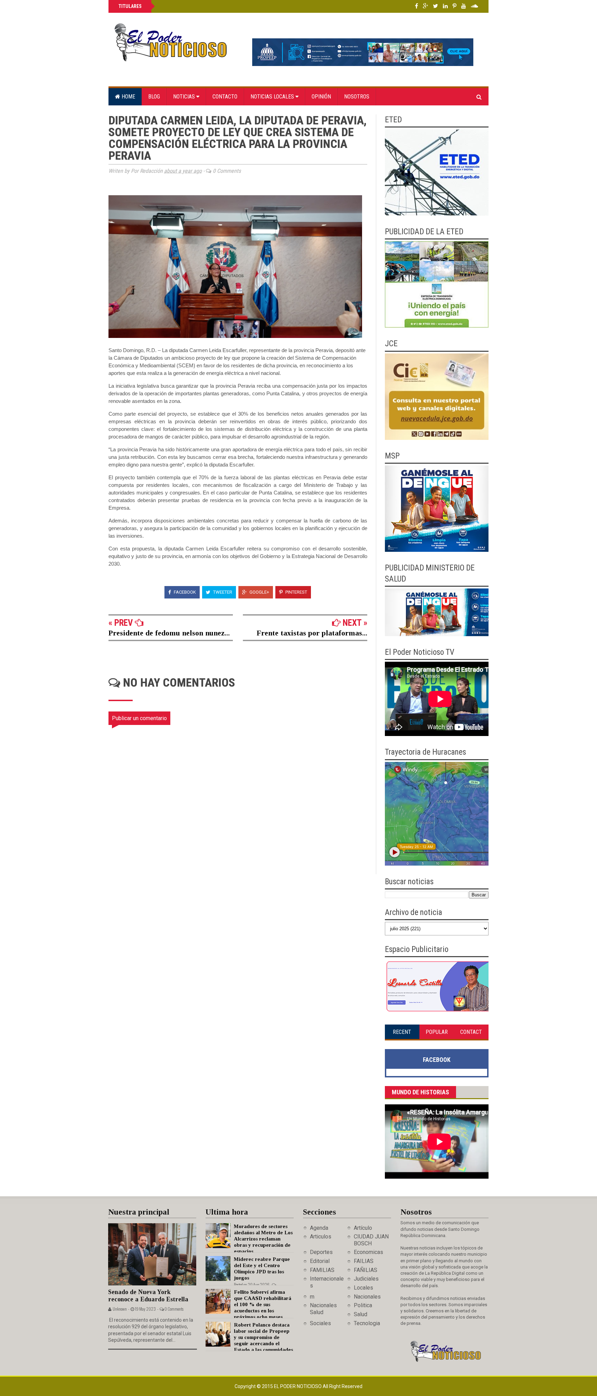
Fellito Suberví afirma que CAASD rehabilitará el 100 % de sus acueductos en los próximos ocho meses (262, 1304)
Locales (363, 1287)
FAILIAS (363, 1261)
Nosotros (356, 96)
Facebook (184, 592)
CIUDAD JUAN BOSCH (371, 1239)
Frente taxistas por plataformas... (312, 633)
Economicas (368, 1252)
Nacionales (367, 1296)
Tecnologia (367, 1323)
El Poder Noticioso (298, 1386)
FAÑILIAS (365, 1270)
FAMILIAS (322, 1270)
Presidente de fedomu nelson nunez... (169, 633)
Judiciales (366, 1278)
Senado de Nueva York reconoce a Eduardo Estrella (148, 1296)
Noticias (184, 96)
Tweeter (222, 592)
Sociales (320, 1323)
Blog (154, 96)
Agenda (319, 1228)
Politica (363, 1305)
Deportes (321, 1252)
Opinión (321, 96)
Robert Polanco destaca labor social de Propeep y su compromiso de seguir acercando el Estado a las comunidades (263, 1337)
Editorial (320, 1261)
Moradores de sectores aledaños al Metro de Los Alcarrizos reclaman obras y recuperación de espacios (263, 1239)
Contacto (224, 96)
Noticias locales (272, 96)
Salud (360, 1314)
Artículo (363, 1228)
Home (127, 96)
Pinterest (295, 592)
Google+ (258, 592)
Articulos (320, 1236)
